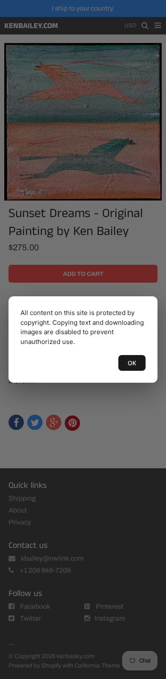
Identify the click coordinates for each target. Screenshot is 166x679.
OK (132, 363)
